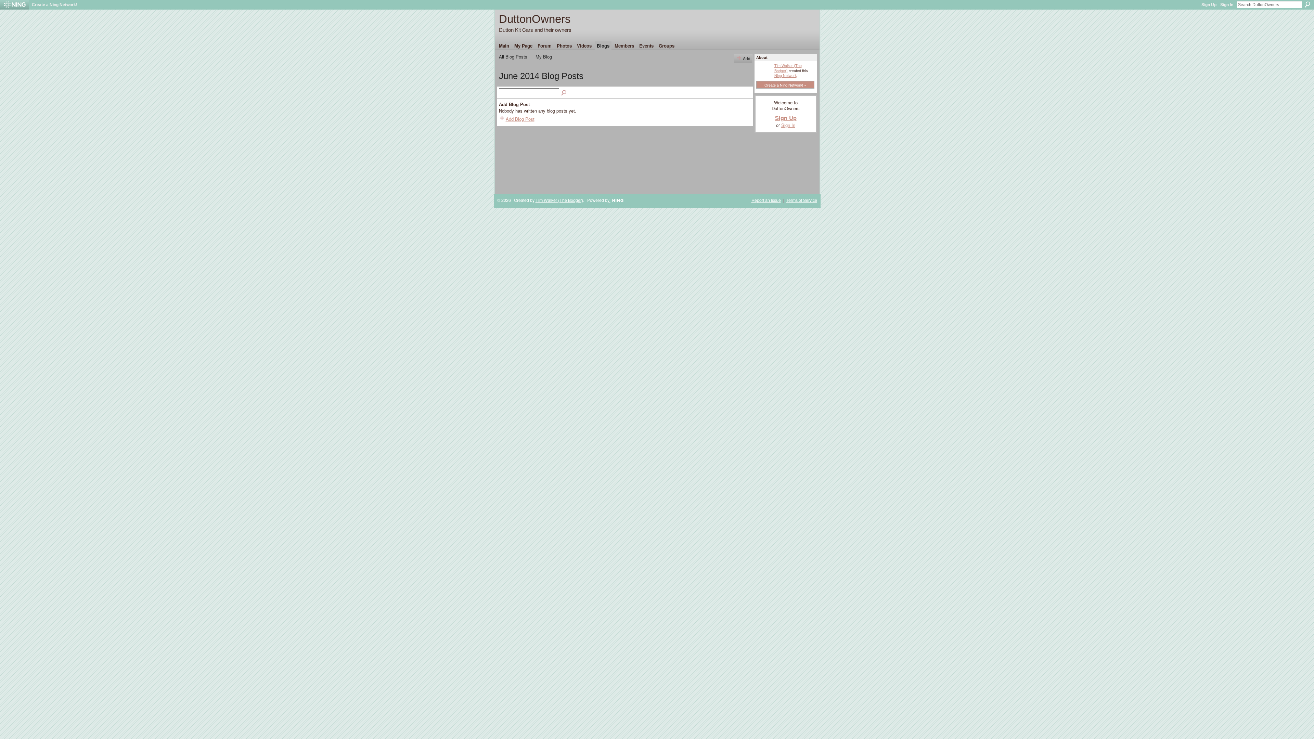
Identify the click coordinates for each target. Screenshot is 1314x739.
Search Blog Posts (564, 93)
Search (1307, 4)
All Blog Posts (513, 56)
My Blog (544, 56)
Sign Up (1208, 4)
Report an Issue (766, 200)
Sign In (1226, 4)
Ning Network (785, 75)
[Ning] (14, 5)
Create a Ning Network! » (785, 85)
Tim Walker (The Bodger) (788, 68)
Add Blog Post (520, 119)
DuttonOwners (535, 19)
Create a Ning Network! (54, 4)
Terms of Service (801, 200)
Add (746, 58)
